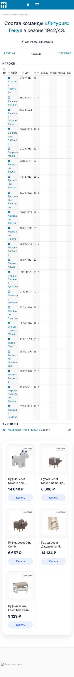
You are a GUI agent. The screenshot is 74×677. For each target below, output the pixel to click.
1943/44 (64, 53)
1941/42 (10, 53)
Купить (20, 497)
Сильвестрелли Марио (12, 330)
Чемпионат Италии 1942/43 (24, 429)
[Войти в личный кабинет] (28, 4)
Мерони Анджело (12, 251)
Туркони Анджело (12, 378)
